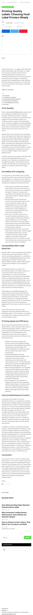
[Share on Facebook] (6, 31)
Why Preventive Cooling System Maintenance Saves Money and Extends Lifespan (14, 514)
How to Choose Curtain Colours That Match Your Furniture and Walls (16, 523)
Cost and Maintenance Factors (11, 102)
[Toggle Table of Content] (3, 94)
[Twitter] (2, 62)
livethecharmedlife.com (9, 614)
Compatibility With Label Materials (12, 99)
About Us (4, 610)
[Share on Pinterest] (23, 31)
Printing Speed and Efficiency (10, 101)
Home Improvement (7, 7)
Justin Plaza (10, 23)
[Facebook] (2, 60)
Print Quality (6, 95)
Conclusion (6, 104)
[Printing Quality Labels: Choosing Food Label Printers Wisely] (16, 44)
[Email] (2, 67)
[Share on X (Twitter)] (14, 31)
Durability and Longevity (9, 97)
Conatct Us (5, 608)
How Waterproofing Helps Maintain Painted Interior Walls (16, 506)
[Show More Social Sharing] (29, 31)
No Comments (8, 26)
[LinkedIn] (2, 63)
